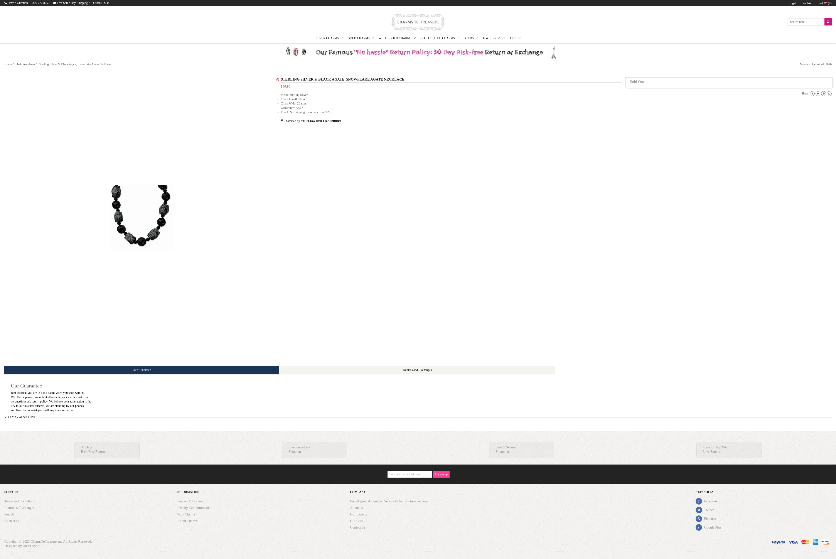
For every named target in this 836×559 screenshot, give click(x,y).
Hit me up (441, 474)
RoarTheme (31, 546)
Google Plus (712, 527)
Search (9, 514)
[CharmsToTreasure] (418, 22)
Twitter (708, 510)
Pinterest (709, 518)
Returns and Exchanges (417, 370)
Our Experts (358, 514)
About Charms (187, 521)
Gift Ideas (512, 38)
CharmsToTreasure (43, 541)
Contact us (11, 521)
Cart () (825, 3)
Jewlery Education (190, 501)
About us (356, 508)
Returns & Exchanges (19, 508)
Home (8, 64)
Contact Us (358, 527)
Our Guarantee (142, 370)
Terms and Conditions (19, 501)
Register (807, 3)
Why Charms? (187, 514)
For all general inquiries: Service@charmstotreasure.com (389, 501)
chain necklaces (25, 64)
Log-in (793, 3)
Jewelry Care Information (194, 508)
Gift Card (356, 521)
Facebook (710, 501)
